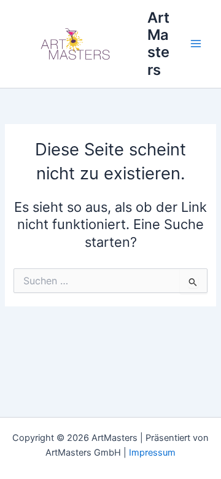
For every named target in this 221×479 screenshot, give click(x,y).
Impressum (152, 452)
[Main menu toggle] (196, 44)
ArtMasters (158, 44)
